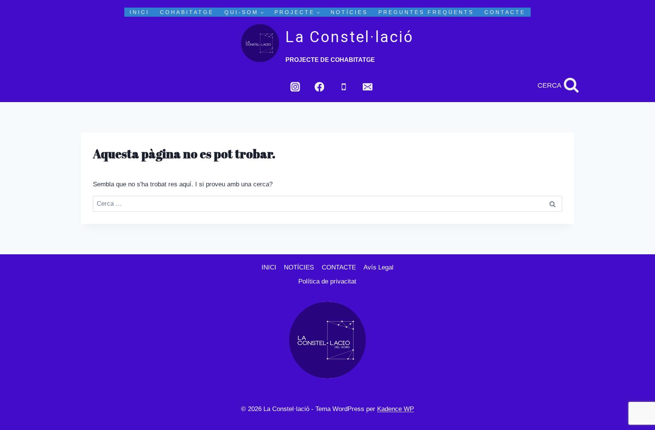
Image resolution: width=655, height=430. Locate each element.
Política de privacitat (327, 281)
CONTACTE (504, 12)
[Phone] (343, 86)
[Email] (368, 86)
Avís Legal (378, 267)
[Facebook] (319, 86)
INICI (139, 12)
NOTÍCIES (349, 12)
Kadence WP (395, 409)
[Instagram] (295, 86)
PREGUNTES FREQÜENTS (426, 12)
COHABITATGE (187, 12)
